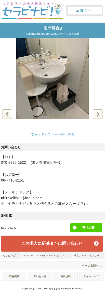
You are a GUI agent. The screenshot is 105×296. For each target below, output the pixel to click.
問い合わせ (40, 276)
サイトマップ (91, 276)
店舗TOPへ (84, 10)
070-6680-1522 (13, 163)
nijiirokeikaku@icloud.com (22, 198)
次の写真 (97, 114)
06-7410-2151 (12, 180)
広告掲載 (14, 276)
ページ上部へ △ (92, 265)
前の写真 (7, 114)
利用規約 (65, 276)
